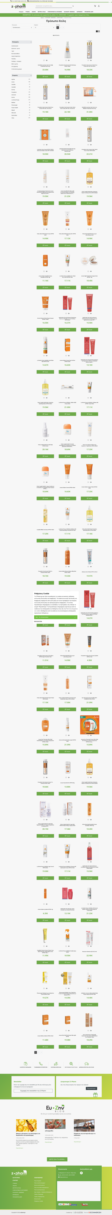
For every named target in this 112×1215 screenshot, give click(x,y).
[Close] (110, 2)
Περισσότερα (38, 621)
